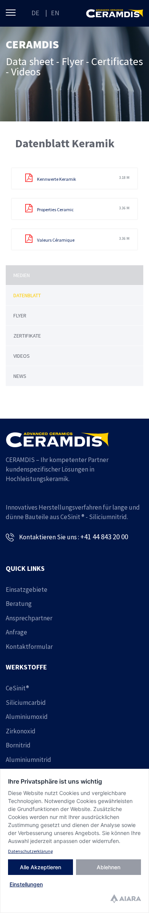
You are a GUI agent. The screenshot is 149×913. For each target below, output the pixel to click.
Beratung (19, 603)
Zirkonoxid (21, 731)
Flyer (19, 315)
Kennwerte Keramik (83, 178)
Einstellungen (26, 884)
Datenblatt (27, 295)
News (19, 376)
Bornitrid (18, 745)
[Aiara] (125, 899)
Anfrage (16, 632)
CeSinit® (17, 688)
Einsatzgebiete (26, 589)
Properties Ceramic (83, 209)
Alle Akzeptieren (40, 867)
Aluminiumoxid (27, 716)
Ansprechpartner (29, 618)
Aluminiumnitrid (28, 759)
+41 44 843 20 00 (104, 536)
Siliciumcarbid (26, 702)
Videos (21, 355)
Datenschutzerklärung (30, 851)
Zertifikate (27, 335)
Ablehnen (108, 867)
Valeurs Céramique (83, 239)
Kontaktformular (29, 646)
